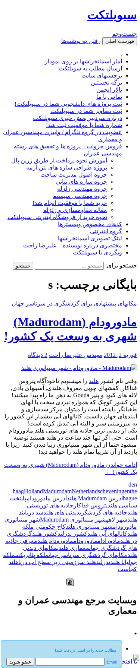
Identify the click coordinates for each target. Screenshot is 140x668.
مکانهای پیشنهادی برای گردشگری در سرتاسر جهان (74, 303)
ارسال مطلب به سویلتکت (90, 68)
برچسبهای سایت (101, 75)
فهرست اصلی (119, 41)
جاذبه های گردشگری (103, 512)
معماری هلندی (73, 548)
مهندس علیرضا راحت (75, 355)
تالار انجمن (109, 89)
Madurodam (57, 491)
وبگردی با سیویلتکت (97, 252)
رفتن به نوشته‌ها (81, 41)
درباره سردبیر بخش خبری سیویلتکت (77, 118)
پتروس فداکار (91, 505)
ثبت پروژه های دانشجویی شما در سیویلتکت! (68, 104)
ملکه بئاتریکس (32, 555)
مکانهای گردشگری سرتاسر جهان (88, 555)
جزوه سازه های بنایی (81, 181)
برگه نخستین (106, 82)
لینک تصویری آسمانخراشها (90, 238)
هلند (94, 381)
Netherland (85, 491)
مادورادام (108, 541)
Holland (33, 491)
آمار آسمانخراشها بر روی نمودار (83, 61)
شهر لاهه (116, 519)
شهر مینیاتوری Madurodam (73, 519)
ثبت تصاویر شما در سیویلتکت (86, 111)
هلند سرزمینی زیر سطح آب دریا (57, 562)
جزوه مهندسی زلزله (82, 189)
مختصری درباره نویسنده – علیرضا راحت (72, 245)
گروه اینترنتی (106, 231)
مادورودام (85, 541)
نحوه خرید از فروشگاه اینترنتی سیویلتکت (57, 217)
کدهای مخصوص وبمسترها (90, 224)
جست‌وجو (124, 34)
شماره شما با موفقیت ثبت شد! (84, 125)
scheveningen (114, 491)
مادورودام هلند (55, 541)
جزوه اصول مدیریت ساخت (73, 174)
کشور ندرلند (72, 534)
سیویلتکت (112, 15)
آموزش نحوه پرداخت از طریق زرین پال (59, 160)
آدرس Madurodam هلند (95, 498)
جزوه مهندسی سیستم (80, 196)
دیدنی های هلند (61, 512)
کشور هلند (44, 534)
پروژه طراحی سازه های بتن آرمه (66, 167)
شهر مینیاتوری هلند (89, 526)
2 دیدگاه (37, 355)
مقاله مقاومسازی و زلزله (75, 210)
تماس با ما (109, 97)
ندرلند (103, 562)
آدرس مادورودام (47, 498)
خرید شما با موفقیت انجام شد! (69, 203)
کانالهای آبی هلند (107, 534)
